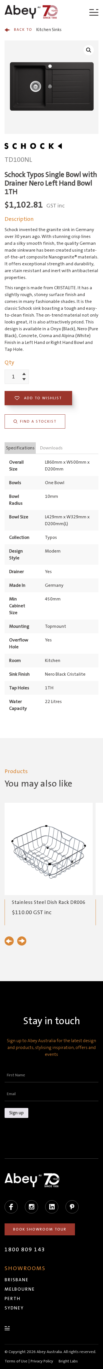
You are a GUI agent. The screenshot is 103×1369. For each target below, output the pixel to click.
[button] (89, 50)
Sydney (14, 1308)
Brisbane (17, 1279)
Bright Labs (68, 1361)
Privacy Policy (42, 1361)
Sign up (16, 1112)
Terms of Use (16, 1361)
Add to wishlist (43, 398)
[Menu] (93, 12)
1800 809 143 (25, 1249)
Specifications (20, 448)
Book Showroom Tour (39, 1229)
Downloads (51, 448)
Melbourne (20, 1289)
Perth (13, 1298)
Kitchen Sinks (38, 29)
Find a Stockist (38, 421)
